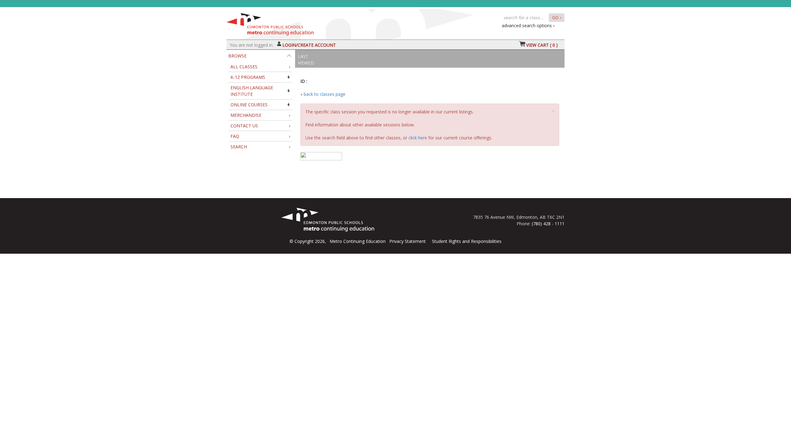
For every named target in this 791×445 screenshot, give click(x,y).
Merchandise (260, 115)
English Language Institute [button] (252, 91)
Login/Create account (309, 45)
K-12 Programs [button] (248, 77)
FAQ (260, 136)
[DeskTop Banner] (270, 23)
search (260, 147)
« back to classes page (322, 94)
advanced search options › (528, 25)
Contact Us (260, 126)
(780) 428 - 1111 (548, 224)
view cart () (542, 45)
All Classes (260, 67)
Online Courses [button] (249, 105)
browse (237, 56)
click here (417, 138)
